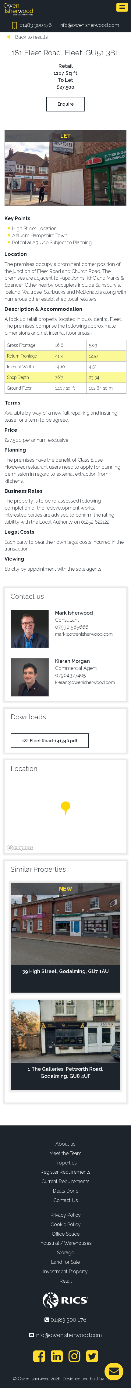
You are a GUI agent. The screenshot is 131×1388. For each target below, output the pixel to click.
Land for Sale (65, 1262)
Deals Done (65, 1191)
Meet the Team (65, 1153)
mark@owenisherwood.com (84, 634)
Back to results (31, 37)
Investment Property (65, 1271)
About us (65, 1144)
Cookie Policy (66, 1224)
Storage (65, 1252)
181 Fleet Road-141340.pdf (49, 740)
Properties (66, 1163)
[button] (122, 7)
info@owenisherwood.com (89, 25)
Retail (66, 1281)
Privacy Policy (66, 1215)
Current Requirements (65, 1181)
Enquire (66, 104)
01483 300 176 (35, 25)
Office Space (66, 1234)
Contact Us (65, 1200)
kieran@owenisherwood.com (85, 682)
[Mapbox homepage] (19, 848)
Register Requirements (65, 1172)
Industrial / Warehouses (66, 1243)
